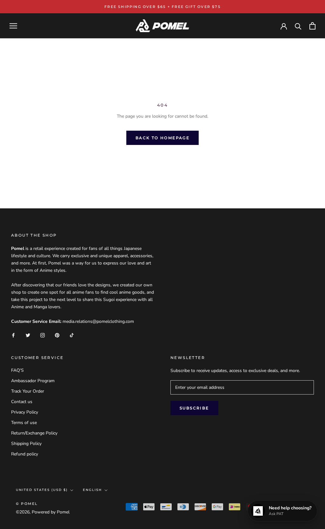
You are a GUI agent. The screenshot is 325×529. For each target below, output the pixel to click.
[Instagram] (42, 335)
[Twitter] (28, 335)
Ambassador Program (33, 381)
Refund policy (24, 454)
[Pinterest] (57, 335)
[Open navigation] (13, 26)
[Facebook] (13, 335)
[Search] (298, 26)
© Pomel (27, 503)
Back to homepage (162, 137)
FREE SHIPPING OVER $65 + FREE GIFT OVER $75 (162, 6)
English (92, 490)
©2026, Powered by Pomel (43, 512)
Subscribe (194, 408)
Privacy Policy (24, 412)
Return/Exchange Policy (34, 433)
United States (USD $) (42, 490)
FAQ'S (17, 370)
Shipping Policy (26, 444)
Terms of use (24, 423)
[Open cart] (312, 25)
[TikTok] (72, 335)
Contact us (21, 402)
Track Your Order (27, 391)
